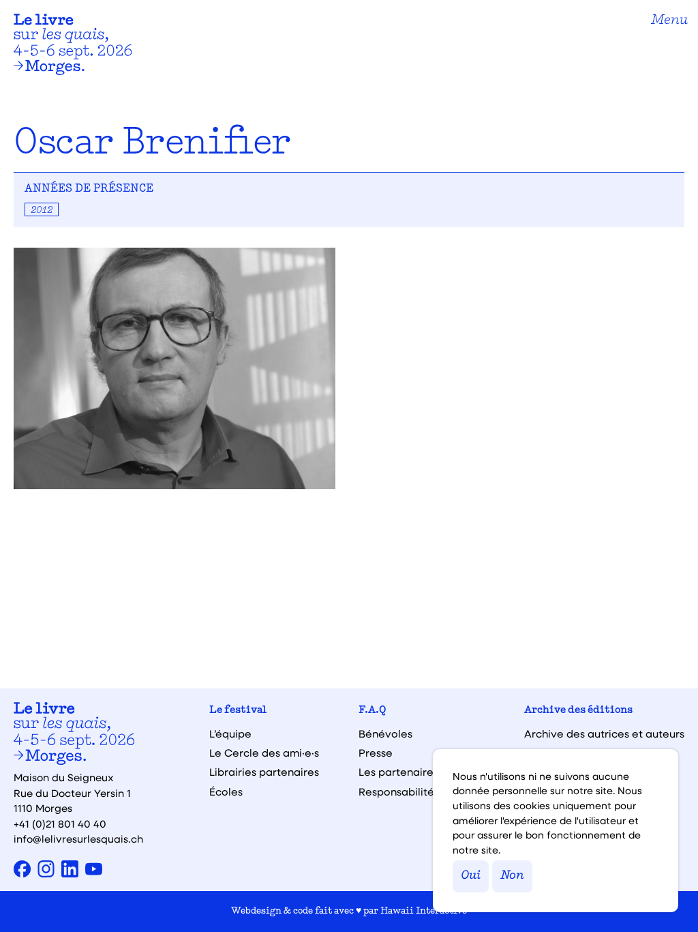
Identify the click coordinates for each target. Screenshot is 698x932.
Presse (376, 753)
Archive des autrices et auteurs (604, 734)
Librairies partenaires (264, 772)
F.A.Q (372, 710)
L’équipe (230, 734)
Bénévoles (385, 734)
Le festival (238, 710)
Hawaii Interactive (423, 911)
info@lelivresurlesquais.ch (78, 838)
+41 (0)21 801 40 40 (60, 823)
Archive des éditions (578, 710)
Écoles (226, 792)
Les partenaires (398, 772)
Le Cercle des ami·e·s (264, 753)
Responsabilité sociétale (422, 792)
